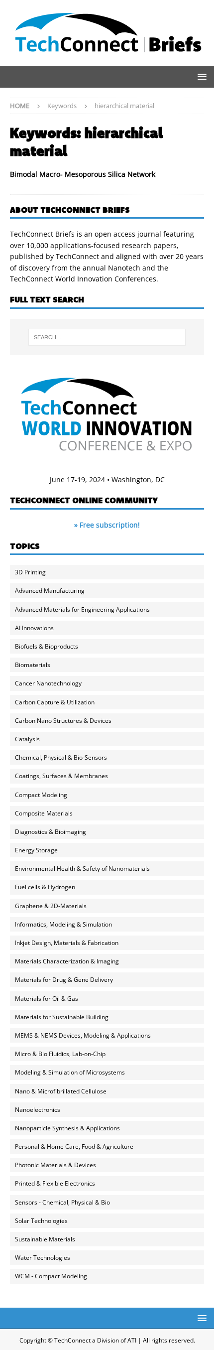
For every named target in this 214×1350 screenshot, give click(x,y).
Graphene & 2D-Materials (51, 906)
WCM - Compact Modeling (51, 1276)
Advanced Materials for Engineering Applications (82, 609)
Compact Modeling (41, 795)
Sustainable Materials (45, 1239)
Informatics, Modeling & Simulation (63, 924)
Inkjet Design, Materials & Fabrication (66, 943)
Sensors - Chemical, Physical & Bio (62, 1202)
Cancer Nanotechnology (48, 683)
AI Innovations (34, 628)
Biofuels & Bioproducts (46, 646)
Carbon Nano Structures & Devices (63, 720)
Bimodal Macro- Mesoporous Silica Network (82, 174)
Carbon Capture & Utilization (55, 702)
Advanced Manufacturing (50, 590)
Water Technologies (42, 1257)
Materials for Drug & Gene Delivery (64, 979)
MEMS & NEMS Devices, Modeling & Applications (83, 1035)
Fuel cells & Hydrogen (45, 887)
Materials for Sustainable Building (61, 1017)
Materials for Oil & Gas (46, 998)
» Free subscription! (107, 525)
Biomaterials (32, 665)
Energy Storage (36, 850)
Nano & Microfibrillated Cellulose (61, 1091)
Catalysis (27, 739)
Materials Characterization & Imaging (67, 961)
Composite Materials (44, 813)
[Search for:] (107, 337)
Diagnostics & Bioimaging (50, 831)
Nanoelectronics (37, 1109)
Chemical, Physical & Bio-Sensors (61, 757)
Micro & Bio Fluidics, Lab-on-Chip (60, 1054)
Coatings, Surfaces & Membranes (61, 776)
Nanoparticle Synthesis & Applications (67, 1128)
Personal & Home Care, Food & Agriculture (74, 1146)
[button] (200, 76)
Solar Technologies (41, 1220)
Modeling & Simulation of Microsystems (70, 1072)
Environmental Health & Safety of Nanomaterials (82, 868)
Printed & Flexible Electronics (55, 1183)
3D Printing (30, 572)
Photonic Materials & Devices (55, 1165)
